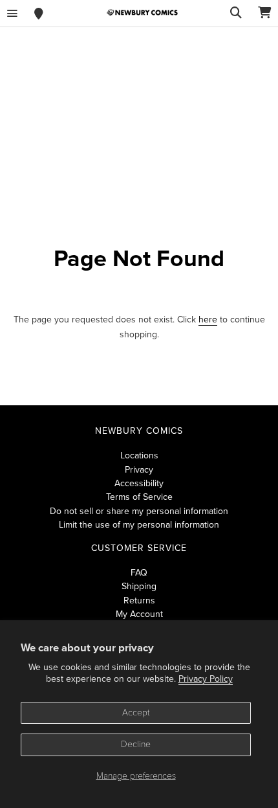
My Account (139, 614)
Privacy (139, 469)
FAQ (139, 572)
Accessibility (139, 483)
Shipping (139, 586)
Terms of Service (139, 496)
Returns (139, 600)
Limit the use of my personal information (139, 524)
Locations (139, 455)
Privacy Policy (205, 678)
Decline (136, 744)
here (207, 319)
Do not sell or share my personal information (139, 511)
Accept (136, 712)
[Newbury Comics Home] (142, 12)
